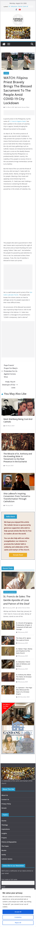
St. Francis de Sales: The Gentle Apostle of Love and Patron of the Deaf (16, 600)
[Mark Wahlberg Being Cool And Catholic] (18, 400)
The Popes (5, 846)
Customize (18, 917)
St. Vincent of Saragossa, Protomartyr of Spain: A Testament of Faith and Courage (24, 626)
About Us (5, 795)
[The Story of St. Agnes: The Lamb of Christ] (8, 640)
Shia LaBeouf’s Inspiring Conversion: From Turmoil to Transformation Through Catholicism (17, 497)
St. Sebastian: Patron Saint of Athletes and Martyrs (18, 7)
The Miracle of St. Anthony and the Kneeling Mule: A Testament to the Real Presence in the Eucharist (18, 457)
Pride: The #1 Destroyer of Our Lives (8, 385)
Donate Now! (18, 555)
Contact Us (5, 799)
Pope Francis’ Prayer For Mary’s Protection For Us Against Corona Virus (11, 371)
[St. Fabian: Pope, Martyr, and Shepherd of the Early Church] (8, 652)
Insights (4, 833)
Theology (5, 825)
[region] (18, 908)
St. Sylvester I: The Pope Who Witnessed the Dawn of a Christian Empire (24, 691)
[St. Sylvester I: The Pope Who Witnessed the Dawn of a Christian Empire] (8, 692)
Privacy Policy (6, 804)
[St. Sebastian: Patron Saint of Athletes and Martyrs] (8, 665)
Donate (4, 808)
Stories (6, 73)
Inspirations (6, 829)
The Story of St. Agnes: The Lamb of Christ (23, 639)
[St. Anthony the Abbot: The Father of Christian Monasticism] (8, 678)
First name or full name (9, 879)
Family (4, 855)
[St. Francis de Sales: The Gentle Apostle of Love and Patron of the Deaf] (18, 580)
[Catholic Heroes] (4, 44)
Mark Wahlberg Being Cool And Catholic (18, 420)
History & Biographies (10, 592)
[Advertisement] (20, 112)
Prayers (4, 838)
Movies (4, 850)
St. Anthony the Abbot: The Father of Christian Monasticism (24, 677)
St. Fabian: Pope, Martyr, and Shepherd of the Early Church (24, 651)
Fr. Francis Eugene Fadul (17, 121)
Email (3, 887)
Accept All (18, 912)
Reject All (18, 923)
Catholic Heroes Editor (23, 107)
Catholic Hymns (7, 859)
